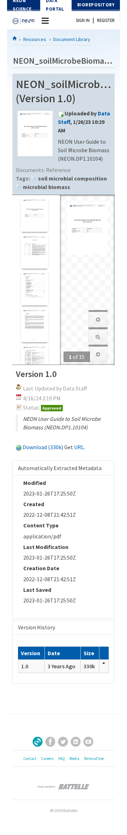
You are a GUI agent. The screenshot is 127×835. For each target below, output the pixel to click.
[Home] (14, 38)
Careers (47, 758)
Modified (34, 482)
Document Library (71, 39)
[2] (34, 251)
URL (79, 447)
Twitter (63, 742)
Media (74, 758)
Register (106, 20)
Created (33, 504)
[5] (34, 361)
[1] (34, 214)
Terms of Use (94, 758)
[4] (34, 324)
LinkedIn (76, 742)
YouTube (88, 742)
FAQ (61, 758)
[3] (34, 287)
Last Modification (45, 546)
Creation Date (41, 568)
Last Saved (37, 589)
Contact (29, 758)
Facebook (50, 742)
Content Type (41, 525)
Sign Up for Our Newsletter (37, 742)
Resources (34, 39)
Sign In (83, 20)
